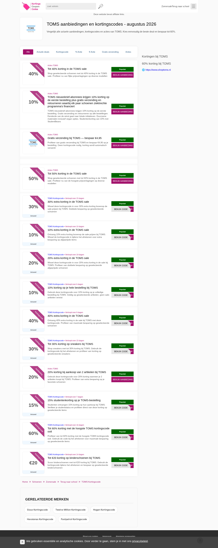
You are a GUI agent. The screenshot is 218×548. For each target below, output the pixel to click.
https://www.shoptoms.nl (158, 70)
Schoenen (37, 482)
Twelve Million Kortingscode (70, 509)
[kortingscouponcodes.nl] (31, 6)
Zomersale (166, 6)
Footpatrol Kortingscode (74, 519)
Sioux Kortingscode (37, 509)
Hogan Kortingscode (104, 509)
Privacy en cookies (90, 536)
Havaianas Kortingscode (40, 519)
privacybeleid (140, 541)
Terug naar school (180, 6)
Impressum (106, 536)
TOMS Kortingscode (56, 198)
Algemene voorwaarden (125, 536)
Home (25, 482)
